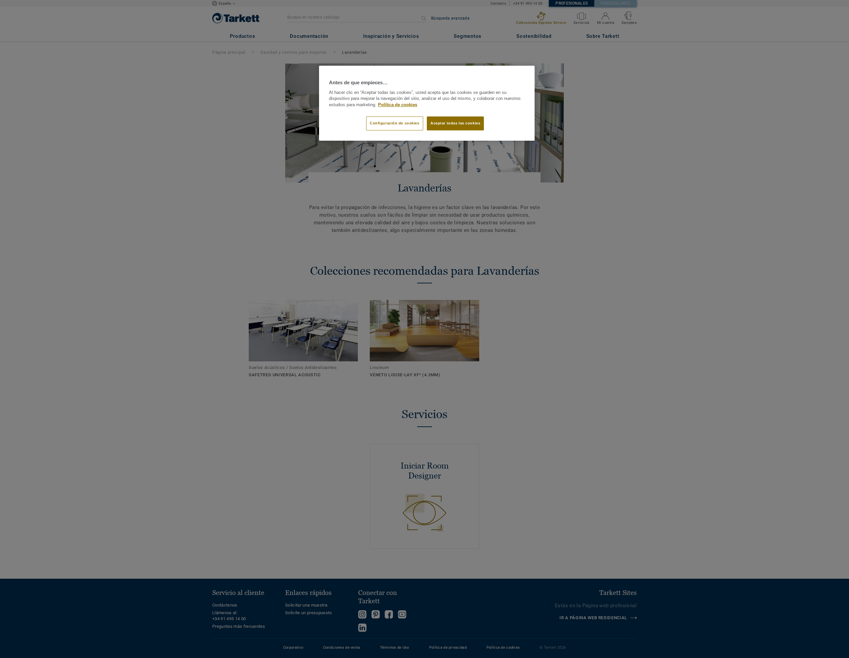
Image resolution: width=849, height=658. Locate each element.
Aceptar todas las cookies (455, 123)
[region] (427, 103)
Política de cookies (397, 105)
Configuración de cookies (395, 123)
